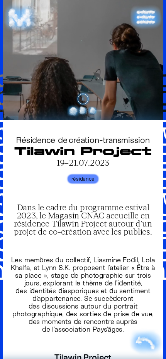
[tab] (73, 110)
